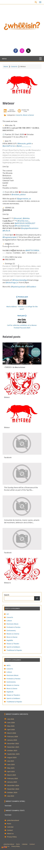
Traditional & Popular (14, 650)
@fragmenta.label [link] (9, 237)
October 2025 (12, 750)
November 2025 (13, 747)
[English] (4, 847)
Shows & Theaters (13, 695)
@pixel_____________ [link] (24, 146)
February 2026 (12, 736)
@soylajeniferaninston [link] (29, 228)
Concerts (14, 66)
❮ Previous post (22, 297)
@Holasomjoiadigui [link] (19, 280)
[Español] (6, 847)
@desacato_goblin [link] (24, 143)
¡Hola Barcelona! (13, 820)
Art (8, 614)
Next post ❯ (22, 316)
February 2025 (12, 778)
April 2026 (11, 729)
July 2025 (10, 761)
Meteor (7, 397)
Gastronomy (11, 630)
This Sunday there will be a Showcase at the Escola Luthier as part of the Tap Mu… (21, 488)
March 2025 (11, 775)
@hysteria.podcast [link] (18, 286)
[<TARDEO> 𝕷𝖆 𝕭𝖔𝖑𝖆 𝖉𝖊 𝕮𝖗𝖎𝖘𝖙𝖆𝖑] (22, 353)
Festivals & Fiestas (13, 627)
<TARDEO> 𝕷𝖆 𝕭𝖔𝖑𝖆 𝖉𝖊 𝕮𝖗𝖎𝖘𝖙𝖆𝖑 (14, 367)
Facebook (21, 2)
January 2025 (12, 782)
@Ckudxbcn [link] (31, 286)
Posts (9, 824)
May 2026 (10, 726)
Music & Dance (12, 688)
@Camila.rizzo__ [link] (23, 221)
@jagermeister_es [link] (24, 198)
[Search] (37, 598)
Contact (10, 830)
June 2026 (11, 723)
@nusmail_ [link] (18, 218)
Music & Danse (28, 115)
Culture (9, 621)
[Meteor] (22, 383)
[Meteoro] (22, 569)
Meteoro (7, 583)
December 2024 (13, 785)
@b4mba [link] (26, 218)
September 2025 (13, 754)
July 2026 (10, 719)
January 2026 (12, 740)
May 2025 (10, 768)
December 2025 (13, 743)
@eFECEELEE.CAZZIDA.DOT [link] (25, 223)
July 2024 (10, 796)
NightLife (10, 692)
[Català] (2, 847)
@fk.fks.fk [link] (6, 231)
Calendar (10, 827)
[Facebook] (22, 444)
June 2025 (11, 764)
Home (6, 66)
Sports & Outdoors (13, 647)
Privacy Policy (12, 837)
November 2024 (13, 789)
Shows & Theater (13, 644)
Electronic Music (12, 624)
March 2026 (11, 733)
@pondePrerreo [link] (9, 146)
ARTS (8, 665)
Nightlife (10, 640)
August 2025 (12, 757)
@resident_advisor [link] (19, 194)
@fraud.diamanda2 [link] (22, 226)
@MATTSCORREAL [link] (32, 250)
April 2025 (11, 771)
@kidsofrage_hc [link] (12, 282)
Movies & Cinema (13, 634)
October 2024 (12, 792)
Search (6, 595)
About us (10, 833)
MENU (4, 59)
